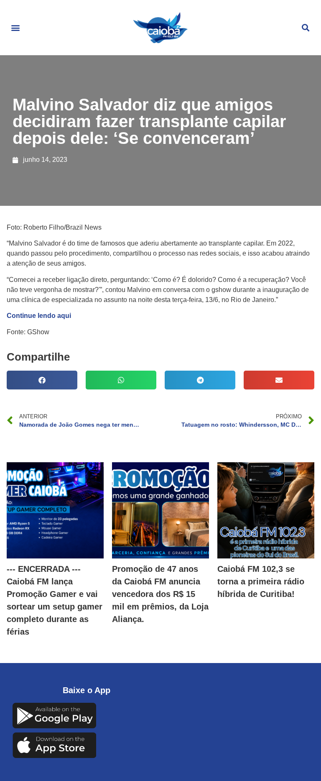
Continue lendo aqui (39, 315)
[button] (15, 28)
